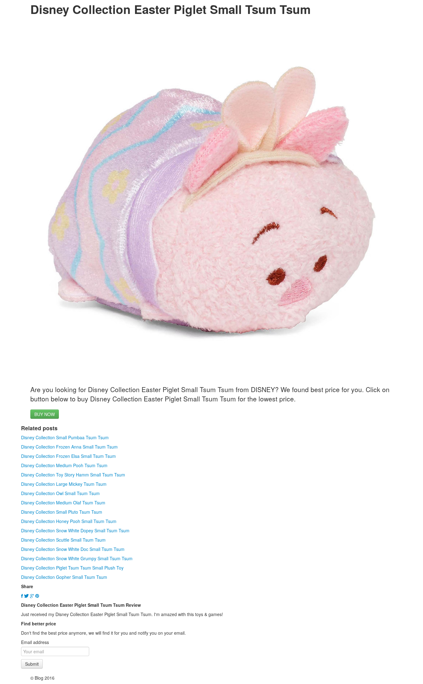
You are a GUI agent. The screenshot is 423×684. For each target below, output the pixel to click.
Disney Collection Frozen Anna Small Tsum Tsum (69, 447)
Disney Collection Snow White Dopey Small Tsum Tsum (75, 530)
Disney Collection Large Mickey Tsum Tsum (64, 484)
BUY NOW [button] (44, 414)
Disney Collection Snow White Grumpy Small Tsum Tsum (77, 558)
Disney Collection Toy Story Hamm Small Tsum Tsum (73, 475)
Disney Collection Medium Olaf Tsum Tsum (63, 502)
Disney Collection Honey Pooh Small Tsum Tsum (68, 521)
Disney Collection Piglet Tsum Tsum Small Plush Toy (72, 568)
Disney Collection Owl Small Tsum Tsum (60, 493)
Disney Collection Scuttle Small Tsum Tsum (63, 540)
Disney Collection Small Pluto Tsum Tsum (61, 512)
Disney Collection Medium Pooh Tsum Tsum (64, 465)
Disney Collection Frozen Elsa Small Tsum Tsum (68, 456)
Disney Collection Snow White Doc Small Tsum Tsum (72, 549)
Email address (35, 642)
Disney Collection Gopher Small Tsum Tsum (64, 577)
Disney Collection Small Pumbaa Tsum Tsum (65, 437)
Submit (32, 664)
